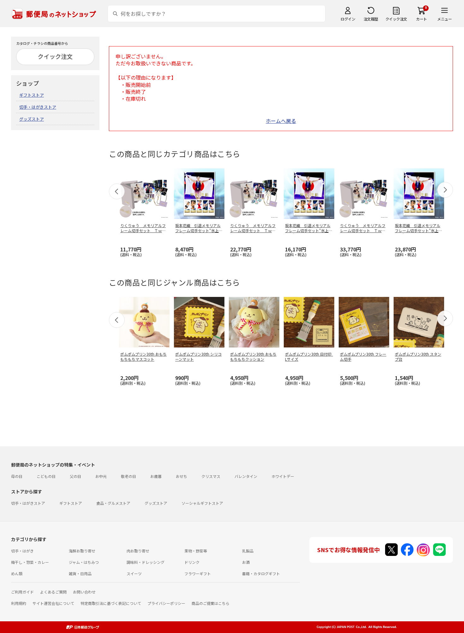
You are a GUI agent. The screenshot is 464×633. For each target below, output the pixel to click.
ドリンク (191, 562)
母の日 (16, 476)
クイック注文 (396, 18)
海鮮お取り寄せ (82, 550)
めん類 (16, 573)
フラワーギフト (197, 573)
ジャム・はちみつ (84, 562)
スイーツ (134, 573)
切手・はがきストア (37, 107)
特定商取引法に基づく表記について (110, 603)
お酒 (246, 562)
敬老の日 (128, 476)
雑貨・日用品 (80, 573)
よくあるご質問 (53, 591)
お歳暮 (156, 476)
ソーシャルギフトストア (202, 503)
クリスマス (210, 476)
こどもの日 (46, 476)
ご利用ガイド (22, 591)
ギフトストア (31, 95)
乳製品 (247, 550)
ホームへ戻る (281, 120)
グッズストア (31, 119)
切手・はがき (22, 550)
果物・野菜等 (195, 550)
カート (421, 18)
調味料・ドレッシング (145, 562)
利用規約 (18, 603)
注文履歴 (371, 18)
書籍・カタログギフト (261, 573)
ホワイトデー (282, 476)
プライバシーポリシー (166, 603)
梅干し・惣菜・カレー (30, 562)
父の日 (75, 476)
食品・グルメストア (113, 503)
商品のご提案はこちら (210, 603)
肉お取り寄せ (138, 550)
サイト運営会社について (53, 603)
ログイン (348, 18)
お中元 (101, 476)
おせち (181, 476)
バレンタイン (246, 476)
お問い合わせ (84, 591)
